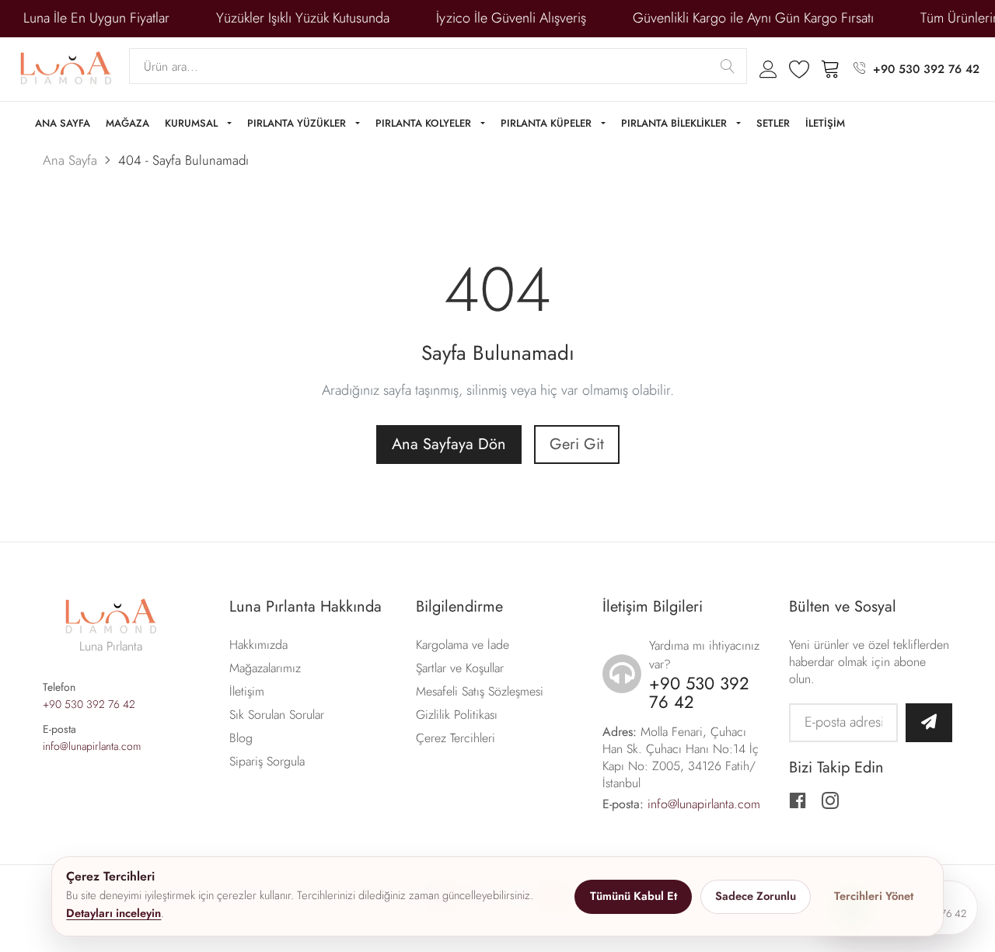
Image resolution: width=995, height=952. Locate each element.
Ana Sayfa (70, 160)
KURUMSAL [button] (193, 124)
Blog (241, 738)
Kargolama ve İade (462, 645)
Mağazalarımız (265, 668)
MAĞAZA (127, 124)
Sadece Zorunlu (755, 896)
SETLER (773, 124)
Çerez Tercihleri (455, 738)
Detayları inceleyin (113, 913)
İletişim (246, 691)
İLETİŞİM (825, 124)
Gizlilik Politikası (457, 715)
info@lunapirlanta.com (92, 746)
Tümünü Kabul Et (633, 896)
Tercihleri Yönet (873, 896)
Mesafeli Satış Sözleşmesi (479, 691)
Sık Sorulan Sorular (276, 715)
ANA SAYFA (62, 124)
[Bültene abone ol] (929, 722)
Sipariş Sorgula (267, 761)
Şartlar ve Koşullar (460, 668)
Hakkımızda (258, 645)
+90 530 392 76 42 (926, 69)
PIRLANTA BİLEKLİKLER (675, 124)
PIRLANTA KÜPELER (548, 124)
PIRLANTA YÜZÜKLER (298, 124)
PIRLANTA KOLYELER (424, 124)
